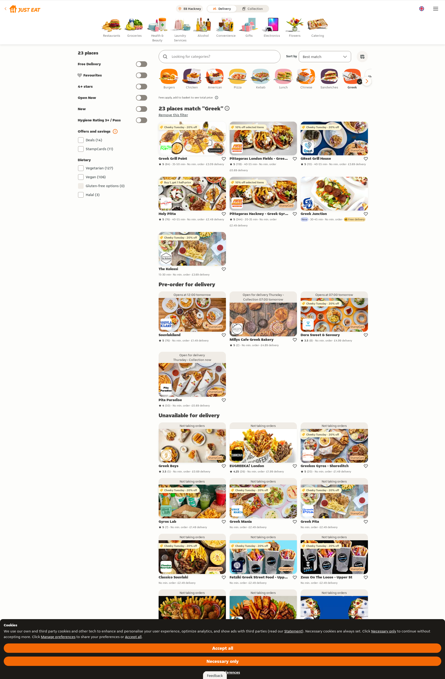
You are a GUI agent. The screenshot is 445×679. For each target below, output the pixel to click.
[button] (22, 8)
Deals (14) (94, 140)
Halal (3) (93, 194)
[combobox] (224, 56)
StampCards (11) (99, 148)
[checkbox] (169, 79)
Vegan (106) (96, 176)
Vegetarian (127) (99, 168)
